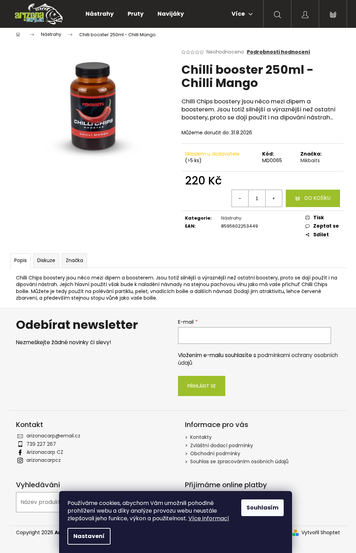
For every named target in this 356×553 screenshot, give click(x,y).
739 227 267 (41, 444)
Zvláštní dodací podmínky (221, 445)
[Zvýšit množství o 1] (273, 198)
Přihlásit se (201, 385)
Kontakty (201, 437)
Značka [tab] (74, 260)
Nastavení (89, 536)
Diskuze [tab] (46, 260)
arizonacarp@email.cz (53, 435)
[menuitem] (100, 14)
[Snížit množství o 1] (240, 198)
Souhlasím (262, 508)
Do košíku (318, 198)
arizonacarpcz (43, 460)
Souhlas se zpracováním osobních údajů (239, 461)
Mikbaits (310, 160)
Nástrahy (231, 218)
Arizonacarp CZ (44, 452)
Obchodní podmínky (215, 453)
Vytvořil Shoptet (320, 532)
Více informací (208, 518)
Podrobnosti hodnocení (278, 52)
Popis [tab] (20, 260)
